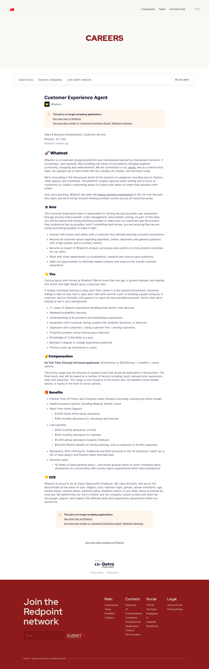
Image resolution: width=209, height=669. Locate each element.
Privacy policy (97, 572)
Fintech (129, 630)
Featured (130, 605)
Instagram (152, 613)
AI (126, 609)
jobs (26, 79)
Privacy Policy (175, 609)
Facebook (152, 626)
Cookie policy (112, 572)
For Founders (132, 634)
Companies (148, 9)
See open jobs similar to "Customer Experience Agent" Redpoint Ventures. (93, 123)
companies (50, 79)
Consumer (131, 617)
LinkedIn (151, 622)
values (131, 167)
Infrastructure (133, 622)
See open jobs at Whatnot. (67, 118)
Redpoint (11, 10)
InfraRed (109, 613)
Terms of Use (174, 605)
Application (132, 626)
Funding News (133, 613)
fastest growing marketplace (115, 194)
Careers (109, 617)
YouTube (151, 609)
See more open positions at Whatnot (104, 542)
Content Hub (177, 9)
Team (162, 9)
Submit (74, 635)
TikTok (150, 605)
